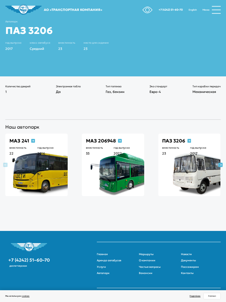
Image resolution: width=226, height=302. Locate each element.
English (193, 9)
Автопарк (11, 21)
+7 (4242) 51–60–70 (171, 10)
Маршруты (146, 254)
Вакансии (145, 273)
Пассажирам (190, 267)
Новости (186, 254)
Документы (188, 260)
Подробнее (195, 296)
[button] (220, 164)
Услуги (101, 267)
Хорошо (212, 296)
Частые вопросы (150, 267)
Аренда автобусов (109, 260)
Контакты (187, 273)
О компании (147, 260)
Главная (102, 254)
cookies (25, 296)
